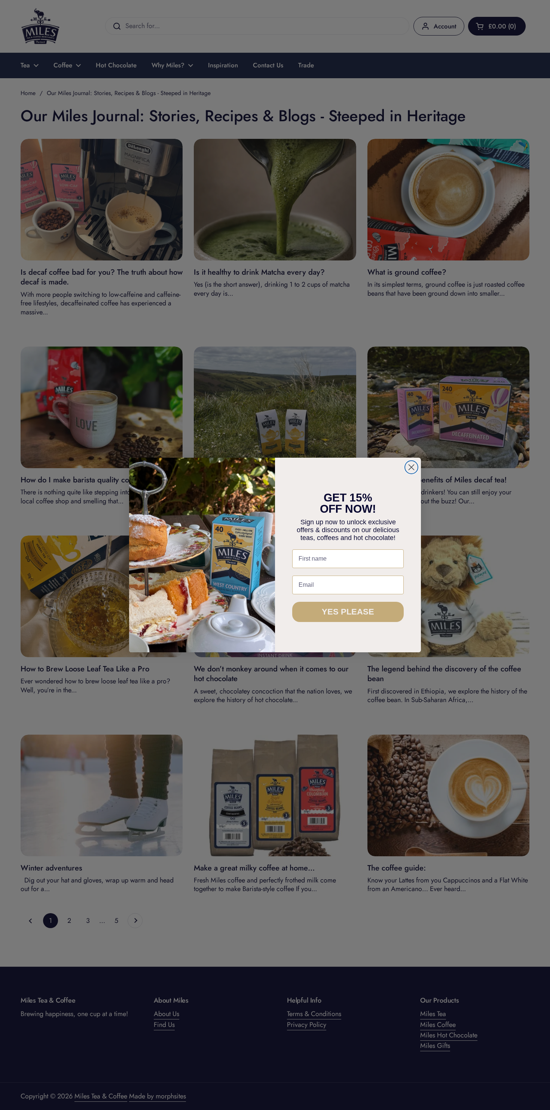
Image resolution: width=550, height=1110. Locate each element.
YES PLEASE (348, 611)
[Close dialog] (411, 467)
